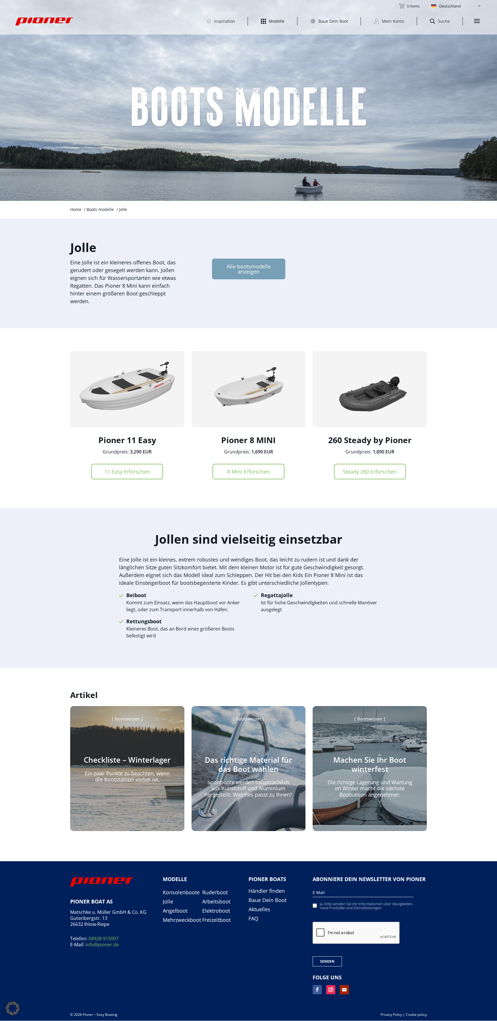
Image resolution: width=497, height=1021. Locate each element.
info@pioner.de (102, 944)
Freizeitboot (216, 920)
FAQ (253, 919)
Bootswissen (127, 719)
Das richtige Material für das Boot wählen (248, 764)
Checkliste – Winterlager (127, 760)
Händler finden (266, 891)
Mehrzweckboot (182, 920)
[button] (456, 6)
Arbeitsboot (216, 902)
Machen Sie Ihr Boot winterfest (369, 764)
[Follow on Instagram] (330, 989)
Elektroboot (216, 911)
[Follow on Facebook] (317, 989)
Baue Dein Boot (267, 900)
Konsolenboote (181, 892)
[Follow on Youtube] (344, 989)
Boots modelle (100, 209)
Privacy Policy (391, 1014)
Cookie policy (416, 1014)
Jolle (168, 902)
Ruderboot (215, 892)
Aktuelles (259, 909)
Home (75, 209)
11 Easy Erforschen (127, 471)
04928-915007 (103, 938)
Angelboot (175, 911)
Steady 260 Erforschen (370, 471)
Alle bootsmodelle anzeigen (249, 269)
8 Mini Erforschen (248, 471)
